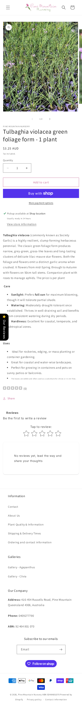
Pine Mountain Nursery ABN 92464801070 (39, 694)
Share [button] (11, 398)
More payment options (41, 202)
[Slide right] (49, 119)
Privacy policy (34, 699)
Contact (13, 506)
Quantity (8, 160)
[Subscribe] (61, 649)
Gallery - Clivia (17, 576)
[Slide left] (32, 119)
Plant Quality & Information (26, 524)
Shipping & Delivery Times (24, 533)
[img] (12, 388)
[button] (8, 7)
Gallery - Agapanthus (21, 567)
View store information (21, 224)
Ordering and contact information (30, 542)
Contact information (56, 699)
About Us (14, 515)
